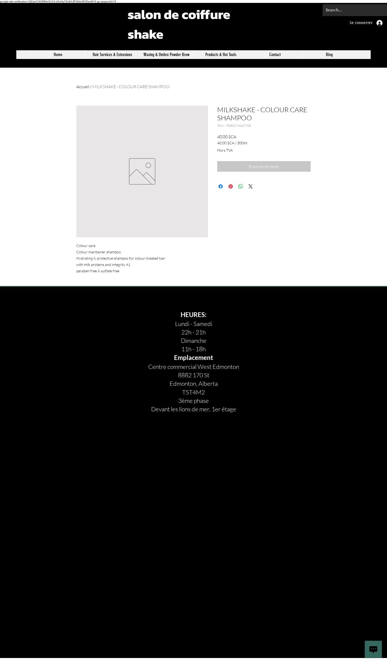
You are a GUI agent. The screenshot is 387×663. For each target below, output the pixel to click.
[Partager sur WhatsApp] (240, 186)
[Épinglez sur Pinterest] (230, 186)
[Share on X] (250, 186)
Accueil (82, 86)
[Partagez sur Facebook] (220, 186)
